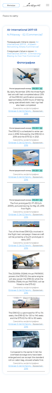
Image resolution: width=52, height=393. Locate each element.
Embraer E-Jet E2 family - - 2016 (26, 112)
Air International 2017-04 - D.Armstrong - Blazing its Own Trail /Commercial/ (24, 53)
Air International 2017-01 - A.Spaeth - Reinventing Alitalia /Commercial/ (23, 44)
